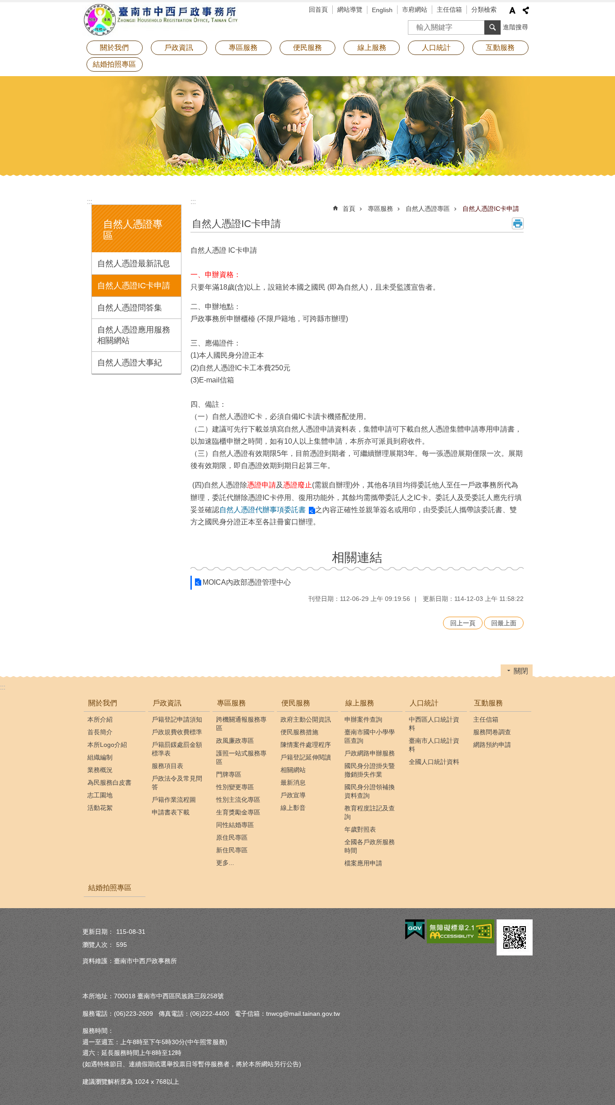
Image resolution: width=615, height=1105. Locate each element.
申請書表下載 (171, 812)
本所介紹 (100, 719)
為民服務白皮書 (109, 782)
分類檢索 (484, 9)
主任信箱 (449, 9)
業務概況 (100, 769)
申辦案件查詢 (363, 719)
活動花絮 (100, 807)
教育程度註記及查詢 (369, 812)
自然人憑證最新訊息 (133, 263)
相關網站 (293, 769)
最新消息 (293, 782)
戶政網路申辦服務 (369, 753)
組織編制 (100, 757)
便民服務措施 (299, 732)
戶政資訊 (167, 703)
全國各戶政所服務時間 (369, 846)
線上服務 (359, 703)
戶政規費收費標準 (177, 732)
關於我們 (102, 703)
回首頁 (318, 9)
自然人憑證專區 (428, 208)
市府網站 (414, 9)
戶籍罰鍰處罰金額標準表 (177, 749)
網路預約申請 (492, 744)
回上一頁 (462, 623)
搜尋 (415, 24)
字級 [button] (512, 10)
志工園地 (100, 795)
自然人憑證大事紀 (129, 362)
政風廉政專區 (235, 740)
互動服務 (488, 703)
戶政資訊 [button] (178, 47)
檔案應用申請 (363, 863)
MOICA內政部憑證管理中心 (247, 582)
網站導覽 (349, 9)
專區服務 (380, 208)
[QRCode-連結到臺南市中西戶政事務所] (515, 937)
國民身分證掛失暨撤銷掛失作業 (369, 770)
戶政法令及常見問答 (177, 783)
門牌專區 (228, 774)
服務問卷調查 (492, 732)
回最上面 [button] (503, 623)
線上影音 (293, 807)
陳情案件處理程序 (305, 744)
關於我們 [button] (114, 47)
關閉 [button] (521, 671)
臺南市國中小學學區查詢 (369, 736)
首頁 (349, 208)
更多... (225, 862)
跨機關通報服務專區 (241, 724)
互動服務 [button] (500, 47)
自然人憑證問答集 (129, 307)
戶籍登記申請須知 (177, 719)
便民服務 (295, 703)
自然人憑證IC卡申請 (133, 285)
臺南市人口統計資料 (434, 745)
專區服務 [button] (243, 47)
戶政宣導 (293, 795)
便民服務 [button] (307, 47)
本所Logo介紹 (107, 744)
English (382, 10)
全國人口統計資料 (434, 761)
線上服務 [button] (371, 47)
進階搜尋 (515, 27)
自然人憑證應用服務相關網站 (133, 335)
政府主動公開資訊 (305, 719)
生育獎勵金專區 (238, 812)
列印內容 (518, 223)
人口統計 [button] (436, 47)
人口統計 (424, 703)
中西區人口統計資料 (434, 724)
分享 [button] (526, 10)
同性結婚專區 (235, 824)
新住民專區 (232, 850)
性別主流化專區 (238, 799)
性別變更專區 (235, 787)
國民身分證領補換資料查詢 (369, 791)
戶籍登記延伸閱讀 (305, 757)
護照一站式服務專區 (241, 757)
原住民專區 (232, 837)
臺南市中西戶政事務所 (161, 20)
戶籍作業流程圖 (174, 799)
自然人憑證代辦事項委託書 (262, 510)
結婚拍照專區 (114, 64)
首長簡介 (100, 732)
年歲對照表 (360, 829)
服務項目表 (167, 765)
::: (89, 201)
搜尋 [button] (492, 27)
